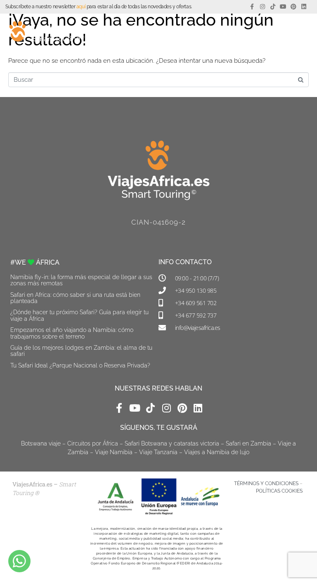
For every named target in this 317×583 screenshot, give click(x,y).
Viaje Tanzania (158, 452)
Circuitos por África (92, 443)
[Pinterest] (294, 6)
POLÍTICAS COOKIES (279, 491)
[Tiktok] (272, 6)
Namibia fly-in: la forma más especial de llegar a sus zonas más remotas (81, 280)
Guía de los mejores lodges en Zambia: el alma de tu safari (81, 350)
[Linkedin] (304, 6)
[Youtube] (283, 6)
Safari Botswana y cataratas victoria (172, 443)
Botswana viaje (41, 443)
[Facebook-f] (252, 6)
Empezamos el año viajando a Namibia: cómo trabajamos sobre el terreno (71, 333)
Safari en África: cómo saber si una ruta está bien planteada (75, 298)
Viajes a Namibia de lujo (216, 452)
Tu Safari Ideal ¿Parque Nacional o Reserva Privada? (80, 365)
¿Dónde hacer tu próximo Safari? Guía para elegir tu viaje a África (79, 315)
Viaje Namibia (113, 452)
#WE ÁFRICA (34, 262)
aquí (80, 6)
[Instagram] (262, 6)
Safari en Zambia (248, 443)
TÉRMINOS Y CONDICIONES (266, 483)
